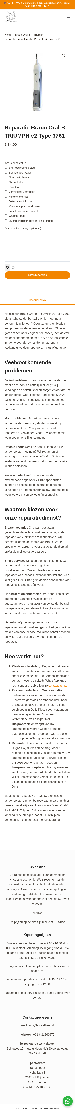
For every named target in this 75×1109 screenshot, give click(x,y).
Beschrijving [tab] (37, 300)
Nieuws (37, 912)
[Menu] (68, 16)
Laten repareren (37, 274)
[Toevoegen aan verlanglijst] (7, 267)
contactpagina (57, 685)
